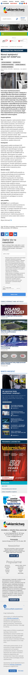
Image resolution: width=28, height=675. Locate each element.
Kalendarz (7, 567)
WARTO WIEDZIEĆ (8, 371)
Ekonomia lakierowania (7, 66)
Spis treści (4, 486)
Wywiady (7, 570)
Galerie (7, 571)
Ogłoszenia (21, 567)
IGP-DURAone (14, 228)
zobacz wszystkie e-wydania (9, 491)
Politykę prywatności (13, 618)
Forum (7, 568)
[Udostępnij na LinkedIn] (15, 234)
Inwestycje (20, 568)
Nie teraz (20, 670)
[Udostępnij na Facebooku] (3, 234)
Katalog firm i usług (20, 565)
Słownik (21, 570)
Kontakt (22, 1)
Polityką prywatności (15, 664)
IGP (4, 226)
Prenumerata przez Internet (9, 489)
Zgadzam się (14, 600)
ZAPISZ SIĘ (12, 556)
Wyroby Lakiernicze (20, 64)
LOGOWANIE (6, 3)
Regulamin (20, 573)
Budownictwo (16, 62)
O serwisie (4, 1)
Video (20, 571)
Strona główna (4, 46)
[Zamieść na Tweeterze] (7, 234)
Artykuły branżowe (6, 62)
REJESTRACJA (13, 3)
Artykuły (7, 565)
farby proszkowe (10, 226)
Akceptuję (12, 671)
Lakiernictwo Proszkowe (15, 46)
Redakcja (11, 1)
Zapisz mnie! (14, 294)
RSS (7, 573)
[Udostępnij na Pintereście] (11, 234)
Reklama (17, 1)
